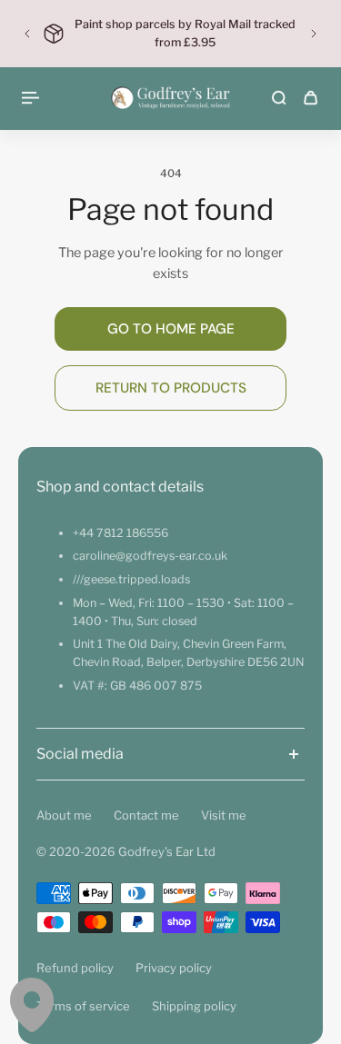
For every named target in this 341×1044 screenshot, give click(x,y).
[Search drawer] (279, 97)
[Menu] (33, 97)
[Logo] (170, 97)
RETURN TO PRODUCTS (170, 388)
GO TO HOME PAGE (171, 329)
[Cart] (310, 97)
